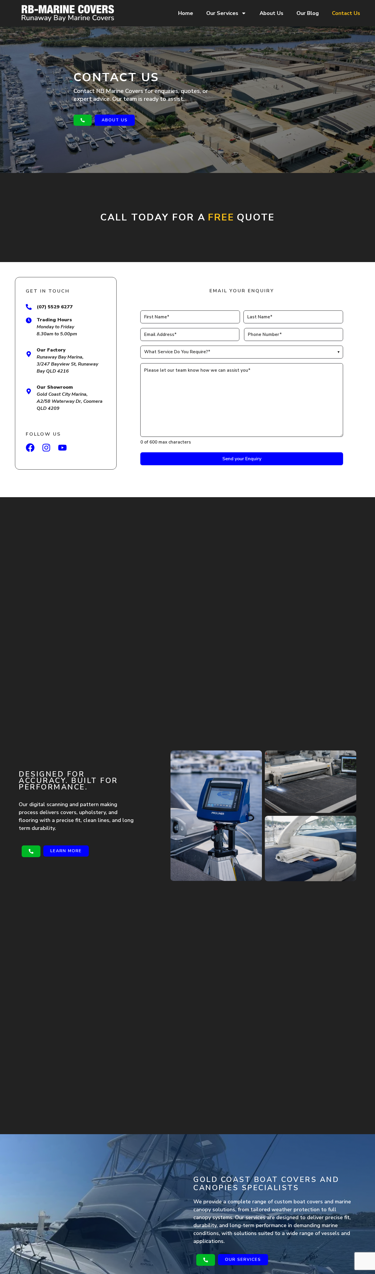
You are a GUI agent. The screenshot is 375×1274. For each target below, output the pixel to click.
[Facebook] (30, 447)
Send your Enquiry (241, 459)
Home (185, 13)
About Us (271, 13)
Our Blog (307, 13)
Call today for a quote (187, 217)
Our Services (222, 13)
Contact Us (346, 13)
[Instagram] (46, 447)
